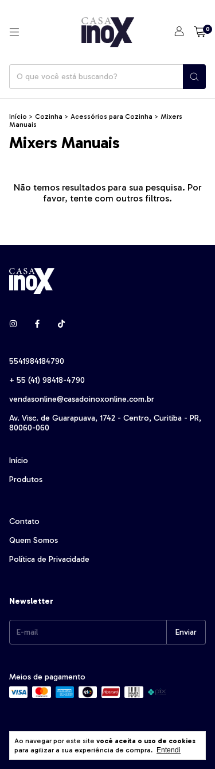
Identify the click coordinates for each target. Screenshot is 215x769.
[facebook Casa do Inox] (37, 324)
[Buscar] (194, 76)
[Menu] (14, 32)
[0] (200, 32)
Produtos (25, 479)
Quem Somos (33, 540)
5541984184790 (36, 361)
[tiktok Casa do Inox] (61, 324)
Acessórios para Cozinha (112, 116)
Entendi (169, 750)
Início (18, 116)
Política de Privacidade (49, 559)
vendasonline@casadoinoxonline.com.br (81, 399)
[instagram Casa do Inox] (13, 324)
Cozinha (48, 116)
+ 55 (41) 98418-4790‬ (47, 380)
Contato (24, 521)
